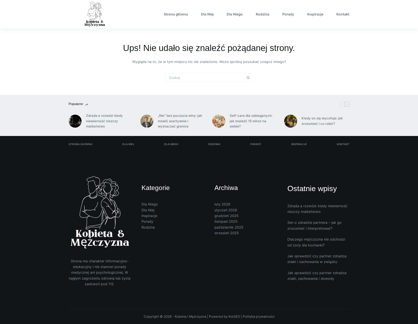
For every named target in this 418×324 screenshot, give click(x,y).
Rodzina (262, 14)
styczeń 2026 (225, 210)
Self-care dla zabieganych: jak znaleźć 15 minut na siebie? (251, 121)
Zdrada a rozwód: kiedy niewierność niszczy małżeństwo (104, 121)
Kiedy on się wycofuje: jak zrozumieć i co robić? (322, 121)
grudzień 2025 (226, 216)
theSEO (234, 316)
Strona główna (176, 14)
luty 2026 (222, 204)
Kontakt (342, 14)
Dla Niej (207, 14)
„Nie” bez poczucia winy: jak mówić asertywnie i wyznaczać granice (180, 121)
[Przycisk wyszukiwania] (248, 77)
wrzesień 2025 (226, 233)
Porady (288, 14)
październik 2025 (228, 227)
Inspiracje (315, 14)
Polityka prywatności (259, 316)
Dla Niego (235, 14)
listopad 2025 (226, 221)
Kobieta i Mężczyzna (190, 316)
